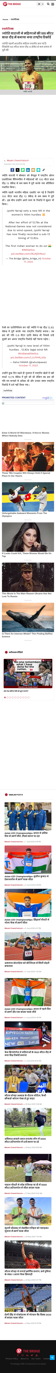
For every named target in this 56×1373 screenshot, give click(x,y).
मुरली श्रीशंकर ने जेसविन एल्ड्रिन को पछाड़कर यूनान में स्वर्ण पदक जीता (27, 1230)
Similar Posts (16, 794)
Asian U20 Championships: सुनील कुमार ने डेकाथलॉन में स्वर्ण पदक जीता (27, 878)
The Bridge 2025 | (18, 1364)
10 (28, 697)
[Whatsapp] (23, 170)
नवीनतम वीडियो (16, 652)
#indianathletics (28, 353)
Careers (46, 1358)
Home (5, 19)
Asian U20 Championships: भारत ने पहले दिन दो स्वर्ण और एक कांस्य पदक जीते (28, 1011)
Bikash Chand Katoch (14, 842)
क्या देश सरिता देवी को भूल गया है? (16, 691)
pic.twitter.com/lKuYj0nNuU (28, 253)
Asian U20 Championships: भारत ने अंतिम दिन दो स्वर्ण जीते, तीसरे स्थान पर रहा (26, 835)
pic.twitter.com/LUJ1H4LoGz (28, 357)
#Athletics (28, 249)
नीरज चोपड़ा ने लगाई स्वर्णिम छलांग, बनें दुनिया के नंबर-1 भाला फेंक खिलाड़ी (28, 1273)
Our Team (36, 1358)
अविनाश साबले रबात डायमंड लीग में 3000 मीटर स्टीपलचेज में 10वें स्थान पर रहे (25, 1140)
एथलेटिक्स (8, 28)
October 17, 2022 (28, 365)
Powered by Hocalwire (36, 1364)
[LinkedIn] (28, 170)
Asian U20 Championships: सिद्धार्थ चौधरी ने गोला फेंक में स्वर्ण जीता (27, 921)
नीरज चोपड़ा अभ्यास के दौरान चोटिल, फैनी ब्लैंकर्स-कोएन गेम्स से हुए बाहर (25, 1097)
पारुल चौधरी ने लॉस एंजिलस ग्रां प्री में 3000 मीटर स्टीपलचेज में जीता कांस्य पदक (26, 1186)
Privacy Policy (12, 1358)
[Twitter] (18, 170)
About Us (25, 1358)
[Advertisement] (28, 125)
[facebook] (12, 170)
